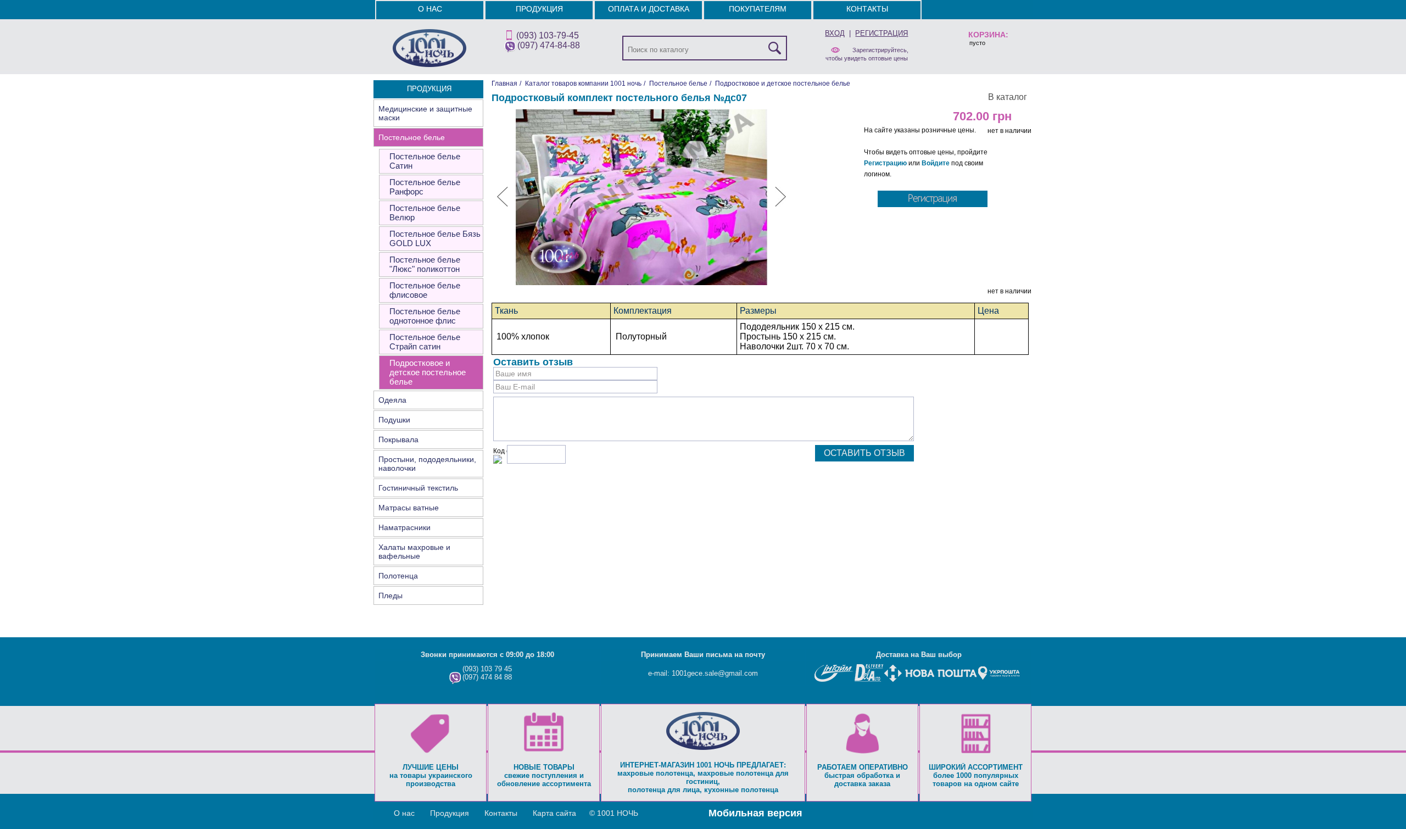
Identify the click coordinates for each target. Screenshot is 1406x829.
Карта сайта (554, 813)
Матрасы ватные (408, 507)
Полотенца (398, 575)
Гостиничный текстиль (418, 487)
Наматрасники (404, 527)
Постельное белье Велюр (424, 212)
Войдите (936, 163)
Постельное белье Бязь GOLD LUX (435, 238)
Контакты (867, 8)
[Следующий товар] (780, 204)
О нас (430, 8)
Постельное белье (411, 137)
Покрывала (398, 439)
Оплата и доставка (648, 8)
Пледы (390, 595)
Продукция (539, 8)
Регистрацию (885, 163)
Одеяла (392, 400)
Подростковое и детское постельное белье (427, 372)
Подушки (394, 419)
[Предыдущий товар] (502, 204)
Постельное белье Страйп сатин (424, 341)
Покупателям (757, 8)
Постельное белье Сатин (424, 161)
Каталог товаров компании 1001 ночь (583, 83)
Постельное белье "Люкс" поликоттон (424, 264)
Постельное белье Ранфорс (424, 186)
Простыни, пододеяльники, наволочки (427, 463)
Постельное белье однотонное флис (424, 316)
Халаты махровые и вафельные (414, 551)
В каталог (1007, 97)
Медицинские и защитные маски (425, 113)
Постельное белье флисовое (424, 290)
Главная (504, 83)
